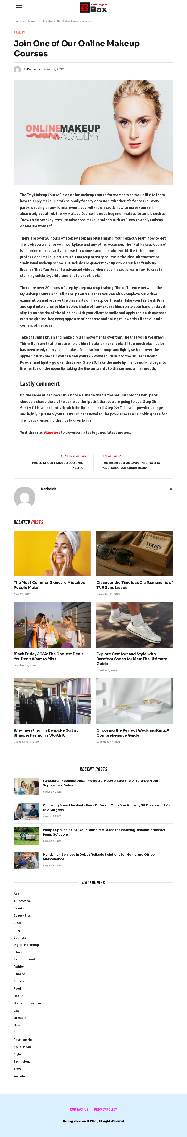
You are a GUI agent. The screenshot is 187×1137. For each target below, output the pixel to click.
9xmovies (51, 432)
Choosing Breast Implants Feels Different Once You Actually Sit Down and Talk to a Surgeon (106, 807)
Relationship (23, 1040)
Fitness (19, 981)
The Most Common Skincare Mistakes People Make (49, 585)
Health (18, 996)
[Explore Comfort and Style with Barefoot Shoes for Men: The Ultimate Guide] (134, 625)
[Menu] (19, 7)
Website (19, 1076)
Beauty (19, 33)
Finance (19, 974)
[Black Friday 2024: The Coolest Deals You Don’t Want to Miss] (52, 625)
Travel (18, 1069)
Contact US (79, 1109)
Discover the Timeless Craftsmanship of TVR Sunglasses (134, 585)
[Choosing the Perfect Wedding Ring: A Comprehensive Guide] (134, 701)
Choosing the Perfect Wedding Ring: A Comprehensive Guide (132, 733)
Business (20, 937)
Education (21, 952)
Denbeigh (33, 69)
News (17, 1025)
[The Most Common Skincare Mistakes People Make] (52, 553)
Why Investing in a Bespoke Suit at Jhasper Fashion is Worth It (46, 733)
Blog (17, 930)
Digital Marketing (26, 945)
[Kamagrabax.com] (93, 7)
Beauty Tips (22, 915)
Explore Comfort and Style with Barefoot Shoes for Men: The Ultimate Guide (131, 659)
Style (17, 1054)
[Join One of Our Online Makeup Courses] (93, 132)
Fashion (19, 967)
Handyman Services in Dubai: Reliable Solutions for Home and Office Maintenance (99, 857)
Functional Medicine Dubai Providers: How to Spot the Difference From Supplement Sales (100, 783)
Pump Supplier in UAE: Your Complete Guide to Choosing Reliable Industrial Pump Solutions (104, 832)
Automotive (22, 901)
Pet (16, 1032)
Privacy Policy (105, 1109)
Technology (22, 1061)
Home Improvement (28, 1003)
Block (17, 923)
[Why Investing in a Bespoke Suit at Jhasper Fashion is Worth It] (52, 701)
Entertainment (24, 959)
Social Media (23, 1047)
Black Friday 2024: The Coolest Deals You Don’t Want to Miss (49, 656)
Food (17, 988)
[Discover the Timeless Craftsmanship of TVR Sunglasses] (134, 553)
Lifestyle (20, 1018)
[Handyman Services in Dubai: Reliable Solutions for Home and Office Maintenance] (26, 860)
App (16, 894)
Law (16, 1010)
